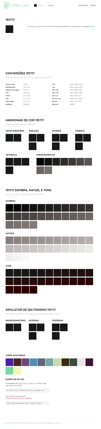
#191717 (33, 26)
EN (8, 423)
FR (14, 423)
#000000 (92, 26)
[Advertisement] (50, 51)
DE (5, 423)
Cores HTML (29, 423)
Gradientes (83, 5)
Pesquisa (51, 5)
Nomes (93, 5)
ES (11, 423)
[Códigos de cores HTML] (17, 2)
